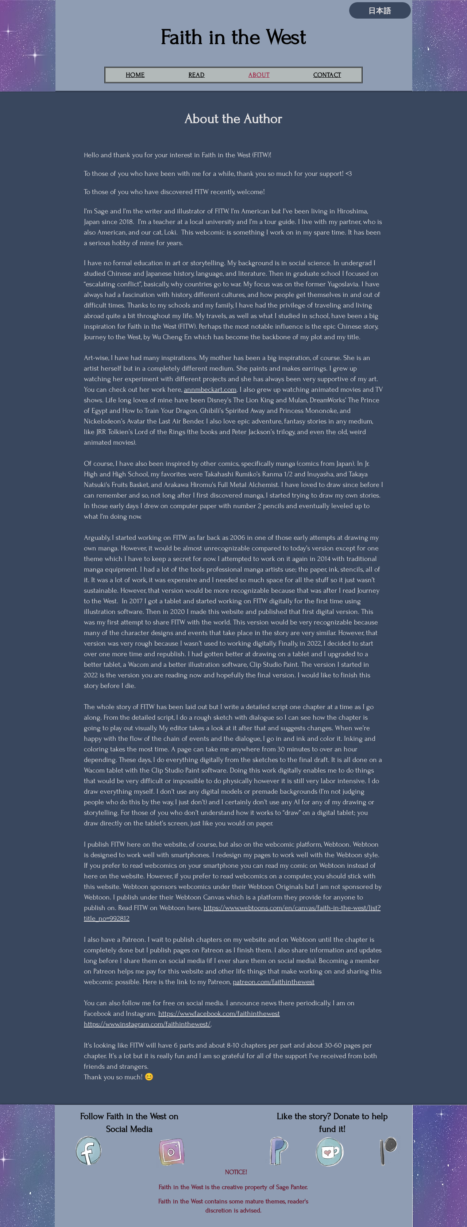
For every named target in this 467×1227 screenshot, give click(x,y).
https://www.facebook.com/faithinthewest (219, 1014)
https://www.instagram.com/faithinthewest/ (147, 1024)
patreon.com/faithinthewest (273, 982)
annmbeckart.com (210, 390)
